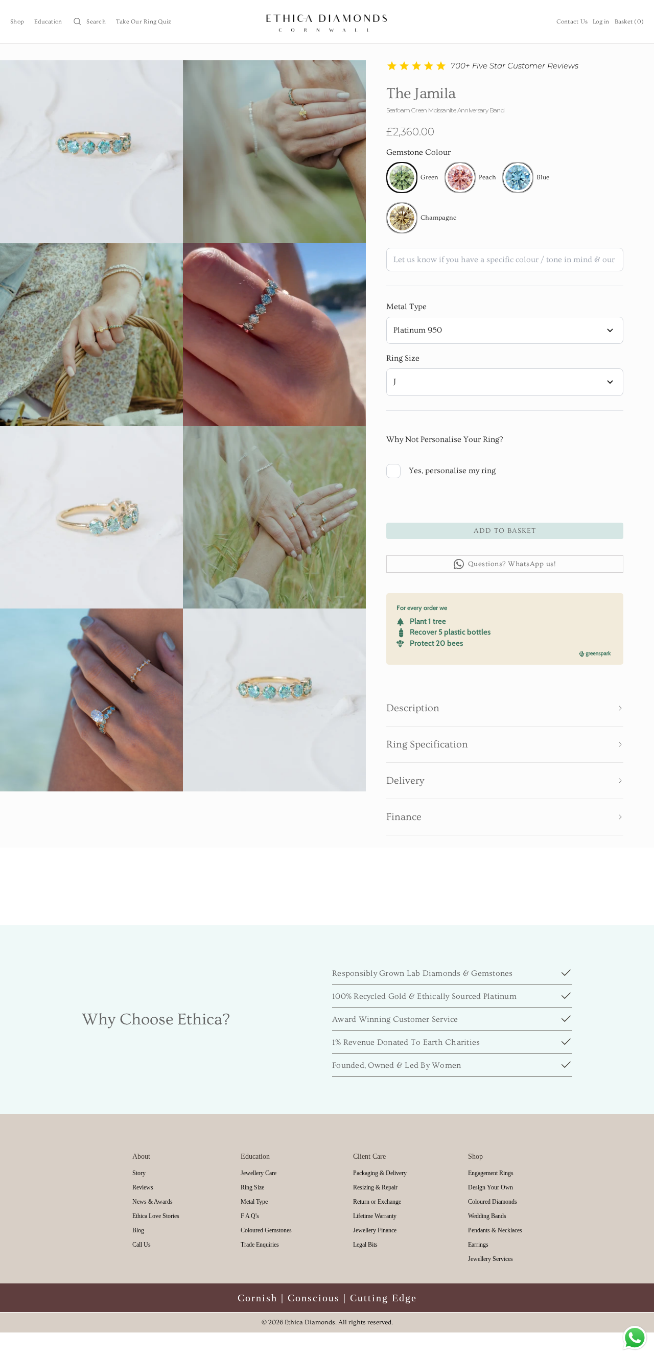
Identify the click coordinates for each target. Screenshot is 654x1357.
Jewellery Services (490, 1258)
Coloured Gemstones (266, 1230)
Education (48, 21)
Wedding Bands (487, 1216)
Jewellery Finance (374, 1230)
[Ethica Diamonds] (327, 21)
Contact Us (572, 21)
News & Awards (152, 1201)
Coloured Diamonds (492, 1201)
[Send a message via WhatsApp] (635, 1338)
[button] (504, 708)
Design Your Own (490, 1187)
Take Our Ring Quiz (144, 21)
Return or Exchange (377, 1201)
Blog (138, 1230)
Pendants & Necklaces (495, 1230)
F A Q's (250, 1216)
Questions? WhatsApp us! (512, 564)
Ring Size (402, 358)
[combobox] (504, 330)
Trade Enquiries (260, 1244)
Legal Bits (365, 1244)
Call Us (141, 1244)
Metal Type (406, 306)
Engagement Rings (490, 1173)
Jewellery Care (258, 1173)
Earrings (478, 1244)
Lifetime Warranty (374, 1216)
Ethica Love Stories (155, 1216)
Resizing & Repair (375, 1187)
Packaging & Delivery (380, 1173)
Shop (17, 21)
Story (139, 1173)
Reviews (142, 1187)
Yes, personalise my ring (452, 470)
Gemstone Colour (418, 152)
